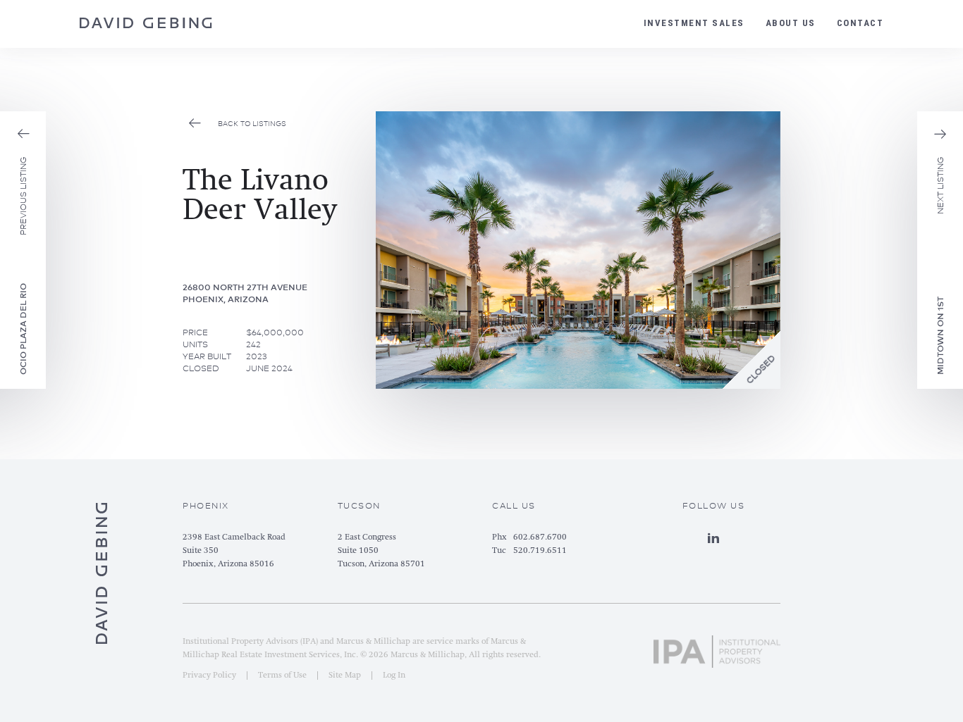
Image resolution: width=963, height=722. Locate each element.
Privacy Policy (209, 675)
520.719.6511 (540, 551)
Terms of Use (282, 675)
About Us (791, 23)
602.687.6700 (540, 537)
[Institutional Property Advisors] (717, 645)
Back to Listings (252, 123)
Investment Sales (694, 23)
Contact (860, 23)
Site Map (345, 675)
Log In (394, 675)
